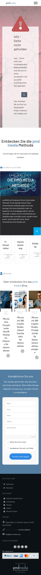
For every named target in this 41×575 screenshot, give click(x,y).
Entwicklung (10, 502)
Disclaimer (9, 488)
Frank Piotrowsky (20, 191)
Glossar (9, 505)
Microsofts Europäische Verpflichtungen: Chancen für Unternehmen (6, 334)
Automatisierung (20, 244)
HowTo (8, 508)
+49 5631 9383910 (11, 530)
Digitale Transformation (14, 498)
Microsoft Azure (11, 511)
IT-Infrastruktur (5, 244)
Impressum (10, 484)
